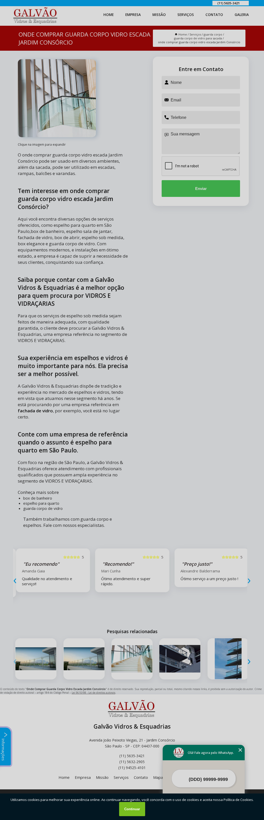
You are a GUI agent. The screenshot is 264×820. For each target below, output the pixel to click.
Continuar (132, 809)
